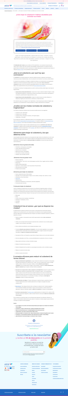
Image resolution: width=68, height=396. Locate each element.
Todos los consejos (44, 372)
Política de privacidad (9, 392)
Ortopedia (34, 378)
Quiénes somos (23, 368)
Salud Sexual (34, 382)
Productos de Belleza (36, 368)
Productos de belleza (19, 8)
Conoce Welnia (43, 3)
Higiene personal (28, 8)
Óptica (57, 8)
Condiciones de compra (57, 368)
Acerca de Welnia (23, 366)
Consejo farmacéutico (52, 3)
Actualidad (43, 366)
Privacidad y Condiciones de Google (34, 47)
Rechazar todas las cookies (43, 50)
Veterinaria (34, 384)
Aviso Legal (33, 392)
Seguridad (43, 392)
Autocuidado (43, 370)
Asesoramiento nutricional (32, 3)
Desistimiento (55, 370)
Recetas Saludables (44, 368)
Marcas (21, 374)
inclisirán (32, 127)
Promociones (55, 376)
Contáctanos (55, 374)
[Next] (63, 1)
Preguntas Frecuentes (57, 366)
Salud (43, 8)
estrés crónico (31, 292)
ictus (22, 69)
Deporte (33, 374)
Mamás (47, 8)
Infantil (52, 8)
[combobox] (30, 6)
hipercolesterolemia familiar (40, 85)
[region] (34, 46)
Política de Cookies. (24, 47)
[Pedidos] (59, 5)
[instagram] (61, 392)
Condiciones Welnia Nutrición (58, 378)
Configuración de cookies (20, 50)
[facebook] (63, 392)
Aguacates (18, 178)
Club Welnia (60, 3)
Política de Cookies (22, 392)
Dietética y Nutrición (9, 8)
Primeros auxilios (36, 8)
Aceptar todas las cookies (31, 50)
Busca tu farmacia (23, 372)
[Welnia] (8, 6)
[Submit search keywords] (14, 6)
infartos (19, 69)
